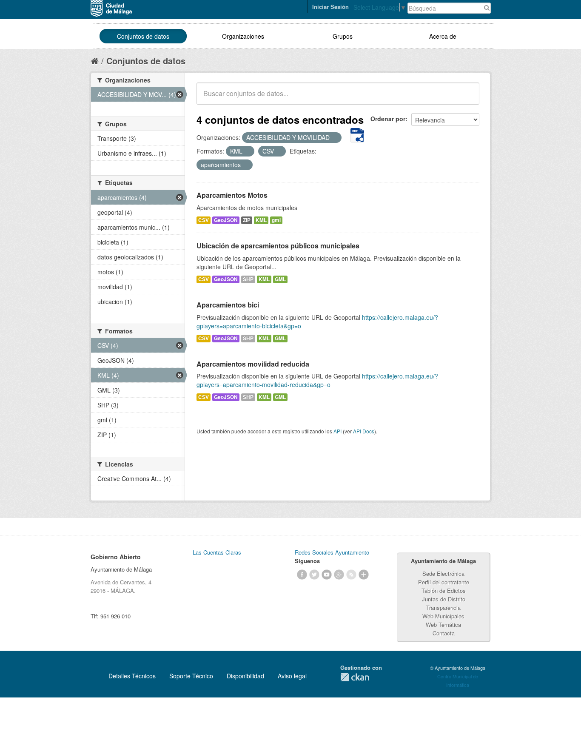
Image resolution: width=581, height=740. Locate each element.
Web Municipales (443, 616)
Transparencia (443, 607)
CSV (203, 220)
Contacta (444, 633)
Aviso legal (292, 676)
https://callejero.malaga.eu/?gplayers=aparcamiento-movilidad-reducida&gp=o (317, 380)
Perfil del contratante (443, 582)
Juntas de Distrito (443, 599)
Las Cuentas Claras (217, 552)
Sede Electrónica (443, 573)
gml (276, 220)
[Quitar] (334, 137)
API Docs (363, 431)
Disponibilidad (245, 676)
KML (261, 220)
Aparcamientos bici (228, 305)
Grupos (343, 36)
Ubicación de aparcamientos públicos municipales (278, 245)
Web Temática (443, 624)
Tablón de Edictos (444, 590)
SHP (248, 279)
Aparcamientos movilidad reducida (253, 364)
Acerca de (442, 36)
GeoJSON (226, 220)
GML (280, 279)
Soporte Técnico (191, 676)
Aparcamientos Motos (232, 195)
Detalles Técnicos (132, 676)
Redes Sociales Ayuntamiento (332, 552)
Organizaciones (243, 36)
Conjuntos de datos (143, 36)
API (337, 431)
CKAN (354, 677)
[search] (467, 98)
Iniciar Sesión (330, 7)
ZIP (247, 220)
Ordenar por (387, 118)
